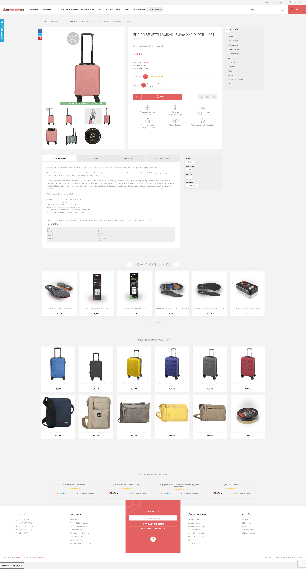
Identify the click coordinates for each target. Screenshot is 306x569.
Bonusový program (195, 523)
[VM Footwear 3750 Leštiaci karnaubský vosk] (248, 417)
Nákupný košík (247, 530)
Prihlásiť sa (280, 2)
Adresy (244, 526)
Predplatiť (148, 528)
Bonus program (147, 123)
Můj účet (245, 520)
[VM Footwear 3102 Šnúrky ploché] (247, 293)
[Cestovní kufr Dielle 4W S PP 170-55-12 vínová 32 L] (248, 369)
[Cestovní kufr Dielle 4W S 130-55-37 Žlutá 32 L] (134, 369)
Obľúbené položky (249, 533)
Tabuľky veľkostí (194, 543)
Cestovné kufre (233, 49)
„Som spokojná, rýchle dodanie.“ (75, 485)
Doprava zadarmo (202, 110)
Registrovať (265, 2)
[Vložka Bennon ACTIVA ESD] (134, 293)
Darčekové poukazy (235, 79)
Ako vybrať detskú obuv (196, 530)
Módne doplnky (234, 75)
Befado (230, 84)
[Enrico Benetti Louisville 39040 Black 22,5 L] (96, 369)
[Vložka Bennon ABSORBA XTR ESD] (96, 293)
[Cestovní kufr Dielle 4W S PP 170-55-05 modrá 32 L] (172, 369)
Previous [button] (129, 265)
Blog (189, 540)
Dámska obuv (233, 41)
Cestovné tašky (233, 54)
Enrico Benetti (144, 62)
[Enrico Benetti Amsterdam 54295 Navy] (58, 417)
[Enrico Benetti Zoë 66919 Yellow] (172, 417)
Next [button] (176, 265)
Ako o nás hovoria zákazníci (153, 474)
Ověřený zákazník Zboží (138, 493)
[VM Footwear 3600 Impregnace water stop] (59, 293)
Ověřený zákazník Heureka (84, 493)
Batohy (230, 58)
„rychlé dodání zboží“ (231, 485)
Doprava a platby (76, 540)
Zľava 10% (93, 158)
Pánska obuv (233, 45)
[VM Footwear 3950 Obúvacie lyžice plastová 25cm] (172, 293)
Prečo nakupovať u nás (196, 537)
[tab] (59, 158)
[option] (59, 295)
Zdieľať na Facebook (40, 31)
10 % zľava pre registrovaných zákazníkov (83, 103)
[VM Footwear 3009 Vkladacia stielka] (209, 293)
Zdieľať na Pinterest (40, 38)
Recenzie (128, 158)
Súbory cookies (76, 530)
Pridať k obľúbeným (207, 96)
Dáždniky (231, 67)
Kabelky (231, 71)
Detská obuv (232, 36)
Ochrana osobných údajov (80, 533)
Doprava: (136, 85)
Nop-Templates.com (38, 557)
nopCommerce (15, 557)
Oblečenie (231, 62)
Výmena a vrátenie (147, 110)
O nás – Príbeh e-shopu (79, 523)
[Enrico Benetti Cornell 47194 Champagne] (96, 417)
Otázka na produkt (163, 158)
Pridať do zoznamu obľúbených (69, 300)
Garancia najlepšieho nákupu (175, 110)
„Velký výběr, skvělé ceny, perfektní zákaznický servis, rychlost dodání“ (178, 485)
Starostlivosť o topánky (196, 533)
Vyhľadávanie (283, 9)
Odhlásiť (161, 528)
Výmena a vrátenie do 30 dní (80, 543)
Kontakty (73, 520)
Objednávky (246, 523)
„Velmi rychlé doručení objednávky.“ (127, 485)
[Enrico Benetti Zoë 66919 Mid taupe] (210, 417)
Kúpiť (56, 300)
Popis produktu (59, 158)
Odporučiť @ (214, 96)
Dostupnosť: (137, 76)
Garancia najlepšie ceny (201, 96)
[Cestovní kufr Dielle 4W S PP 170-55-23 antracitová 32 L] (210, 369)
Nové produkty (193, 520)
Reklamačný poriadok (78, 537)
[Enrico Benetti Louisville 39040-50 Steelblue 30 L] (58, 369)
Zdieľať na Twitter (40, 34)
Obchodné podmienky (78, 526)
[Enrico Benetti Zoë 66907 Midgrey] (134, 417)
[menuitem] (95, 519)
